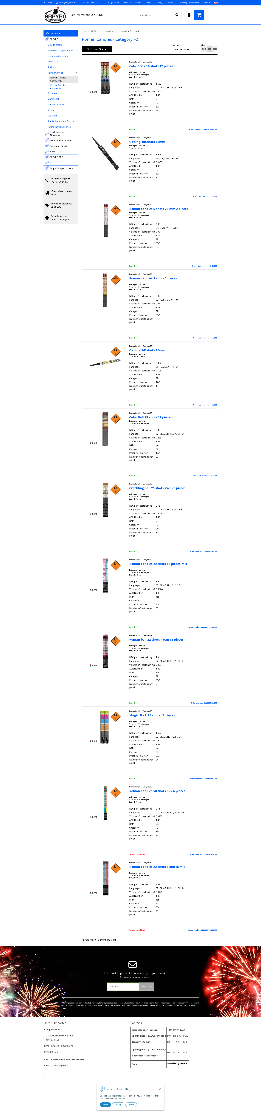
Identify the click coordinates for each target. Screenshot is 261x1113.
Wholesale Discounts (132, 2)
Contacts (170, 2)
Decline (131, 1104)
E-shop (148, 2)
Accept (105, 1104)
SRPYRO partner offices (188, 2)
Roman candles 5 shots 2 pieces (153, 278)
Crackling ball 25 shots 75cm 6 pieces (157, 488)
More (206, 2)
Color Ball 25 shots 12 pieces (150, 417)
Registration (113, 2)
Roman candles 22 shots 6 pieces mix (157, 867)
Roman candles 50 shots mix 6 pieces (157, 791)
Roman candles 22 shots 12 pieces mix (158, 564)
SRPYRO (94, 31)
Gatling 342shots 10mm (147, 350)
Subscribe (146, 986)
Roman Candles (106, 31)
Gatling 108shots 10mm (147, 142)
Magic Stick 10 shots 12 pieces (152, 715)
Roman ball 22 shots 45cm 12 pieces (156, 639)
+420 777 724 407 (90, 2)
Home (49, 2)
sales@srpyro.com (67, 2)
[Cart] (199, 15)
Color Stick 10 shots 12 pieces (151, 66)
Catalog (159, 2)
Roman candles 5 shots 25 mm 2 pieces (158, 209)
